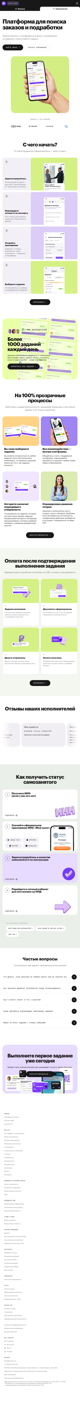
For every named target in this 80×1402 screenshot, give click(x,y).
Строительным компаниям (13, 1151)
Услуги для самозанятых (12, 1279)
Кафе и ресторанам (11, 1137)
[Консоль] (4, 3)
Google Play (15, 840)
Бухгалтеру (8, 1168)
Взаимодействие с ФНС (12, 1299)
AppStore (32, 840)
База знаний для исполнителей (15, 1236)
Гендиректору (9, 1157)
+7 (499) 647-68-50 (11, 1364)
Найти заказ (13, 3)
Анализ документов (11, 1296)
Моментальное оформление (14, 1204)
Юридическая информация (13, 1328)
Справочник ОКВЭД (11, 1267)
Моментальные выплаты (12, 1191)
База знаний (8, 1270)
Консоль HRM (9, 1120)
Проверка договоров (11, 1256)
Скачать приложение (37, 47)
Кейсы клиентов (9, 1220)
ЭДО (5, 1194)
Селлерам (7, 1175)
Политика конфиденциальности (15, 1325)
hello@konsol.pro (10, 1361)
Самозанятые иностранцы (13, 1207)
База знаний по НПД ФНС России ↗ (51, 928)
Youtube (9, 1351)
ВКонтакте (10, 1345)
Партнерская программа (13, 1315)
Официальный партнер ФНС (14, 1243)
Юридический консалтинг (13, 1292)
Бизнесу (21, 9)
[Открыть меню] (77, 3)
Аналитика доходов (11, 1263)
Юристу (7, 1171)
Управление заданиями (12, 1188)
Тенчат (9, 1348)
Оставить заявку (10, 1309)
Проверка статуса (10, 1253)
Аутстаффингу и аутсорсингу (14, 1133)
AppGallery (32, 846)
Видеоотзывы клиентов (12, 1224)
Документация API (10, 1332)
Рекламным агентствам (12, 1144)
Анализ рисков (9, 1289)
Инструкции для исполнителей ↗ (20, 928)
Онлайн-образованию (11, 1140)
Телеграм (10, 1341)
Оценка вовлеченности (12, 1211)
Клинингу (7, 1154)
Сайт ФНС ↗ (12, 934)
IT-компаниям (9, 1147)
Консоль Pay (8, 1124)
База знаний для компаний (13, 1240)
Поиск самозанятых (11, 1184)
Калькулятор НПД (10, 1260)
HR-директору (9, 1161)
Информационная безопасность (15, 1319)
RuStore (15, 846)
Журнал (7, 1233)
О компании (8, 1312)
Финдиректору (9, 1164)
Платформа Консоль (11, 1117)
